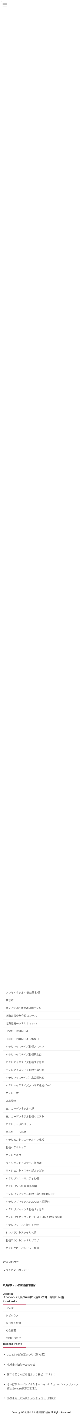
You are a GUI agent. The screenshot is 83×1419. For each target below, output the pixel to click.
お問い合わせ (11, 1262)
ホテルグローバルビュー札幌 (22, 1248)
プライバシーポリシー (16, 1269)
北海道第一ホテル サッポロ (21, 1023)
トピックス (12, 1315)
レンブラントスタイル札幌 (21, 1232)
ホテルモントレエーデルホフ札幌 (25, 1139)
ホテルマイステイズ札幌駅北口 (24, 1054)
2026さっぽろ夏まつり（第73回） (27, 1354)
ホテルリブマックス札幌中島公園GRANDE (30, 1194)
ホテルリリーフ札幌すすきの (22, 1225)
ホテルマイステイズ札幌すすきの (25, 1062)
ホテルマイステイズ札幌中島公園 (25, 1070)
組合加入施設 (13, 1323)
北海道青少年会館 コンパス (21, 1015)
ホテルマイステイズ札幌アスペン (25, 1046)
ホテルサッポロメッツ (18, 1124)
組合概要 (11, 1330)
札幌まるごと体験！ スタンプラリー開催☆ (31, 1398)
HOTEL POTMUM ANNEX (22, 1039)
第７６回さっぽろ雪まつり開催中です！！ (31, 1374)
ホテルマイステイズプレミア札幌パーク (29, 1085)
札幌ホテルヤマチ (16, 1147)
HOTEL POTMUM (17, 1031)
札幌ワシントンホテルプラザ (22, 1240)
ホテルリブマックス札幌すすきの (25, 1209)
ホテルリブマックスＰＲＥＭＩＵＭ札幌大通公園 (34, 1217)
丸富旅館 (11, 1101)
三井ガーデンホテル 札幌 (20, 1108)
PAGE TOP (77, 1372)
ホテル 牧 (13, 1093)
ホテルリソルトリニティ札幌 (22, 1178)
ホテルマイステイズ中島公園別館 (25, 1077)
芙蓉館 (9, 1000)
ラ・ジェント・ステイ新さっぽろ (25, 1170)
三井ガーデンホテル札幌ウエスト (25, 1116)
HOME (10, 1308)
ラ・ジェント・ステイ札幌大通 (24, 1163)
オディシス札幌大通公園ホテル (23, 1008)
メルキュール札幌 (16, 1132)
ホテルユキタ (13, 1155)
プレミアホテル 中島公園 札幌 (23, 992)
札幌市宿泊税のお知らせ (21, 1364)
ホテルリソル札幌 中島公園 (21, 1186)
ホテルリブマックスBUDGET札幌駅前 (28, 1201)
